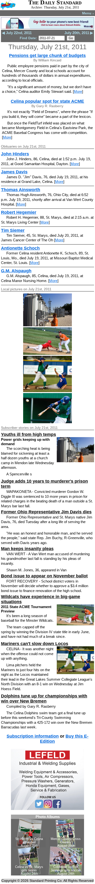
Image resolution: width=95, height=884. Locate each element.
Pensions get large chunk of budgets (47, 55)
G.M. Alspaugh (16, 270)
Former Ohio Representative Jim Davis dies (46, 511)
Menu (88, 13)
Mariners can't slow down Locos (34, 643)
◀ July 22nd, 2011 (17, 33)
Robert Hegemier (18, 212)
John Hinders (15, 153)
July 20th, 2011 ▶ (78, 33)
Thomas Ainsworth (20, 189)
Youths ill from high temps (28, 434)
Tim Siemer (13, 230)
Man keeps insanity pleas (27, 548)
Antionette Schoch (20, 248)
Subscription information (33, 736)
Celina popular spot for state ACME (47, 101)
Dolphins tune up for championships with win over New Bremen (44, 699)
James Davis (14, 171)
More (78, 91)
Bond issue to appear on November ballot (44, 576)
